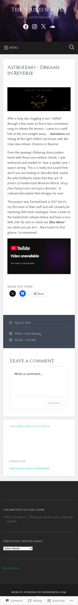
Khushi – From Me (25, 340)
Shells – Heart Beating (28, 333)
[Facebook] (26, 26)
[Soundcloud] (52, 26)
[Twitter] (43, 26)
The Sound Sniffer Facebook (29, 426)
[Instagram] (34, 26)
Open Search (71, 47)
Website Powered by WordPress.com (38, 592)
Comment (54, 403)
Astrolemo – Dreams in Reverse (33, 70)
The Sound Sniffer (38, 9)
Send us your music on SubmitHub (29, 468)
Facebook (11, 568)
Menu (13, 47)
